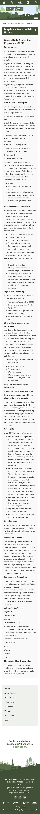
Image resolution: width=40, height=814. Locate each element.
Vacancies (8, 711)
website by (31, 810)
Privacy (11, 810)
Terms (5, 810)
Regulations (9, 706)
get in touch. (20, 746)
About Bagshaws (11, 693)
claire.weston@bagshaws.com (15, 590)
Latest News (9, 702)
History (7, 688)
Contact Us (9, 720)
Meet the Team (10, 697)
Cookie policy (19, 810)
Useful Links (9, 715)
